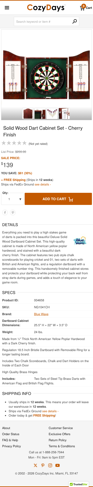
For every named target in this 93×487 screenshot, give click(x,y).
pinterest (42, 465)
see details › (43, 184)
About (6, 428)
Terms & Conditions (62, 446)
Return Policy (58, 440)
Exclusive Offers (59, 434)
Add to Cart (55, 198)
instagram (50, 465)
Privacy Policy (11, 446)
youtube (57, 465)
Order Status (10, 434)
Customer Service (61, 428)
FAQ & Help (10, 440)
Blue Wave (41, 314)
